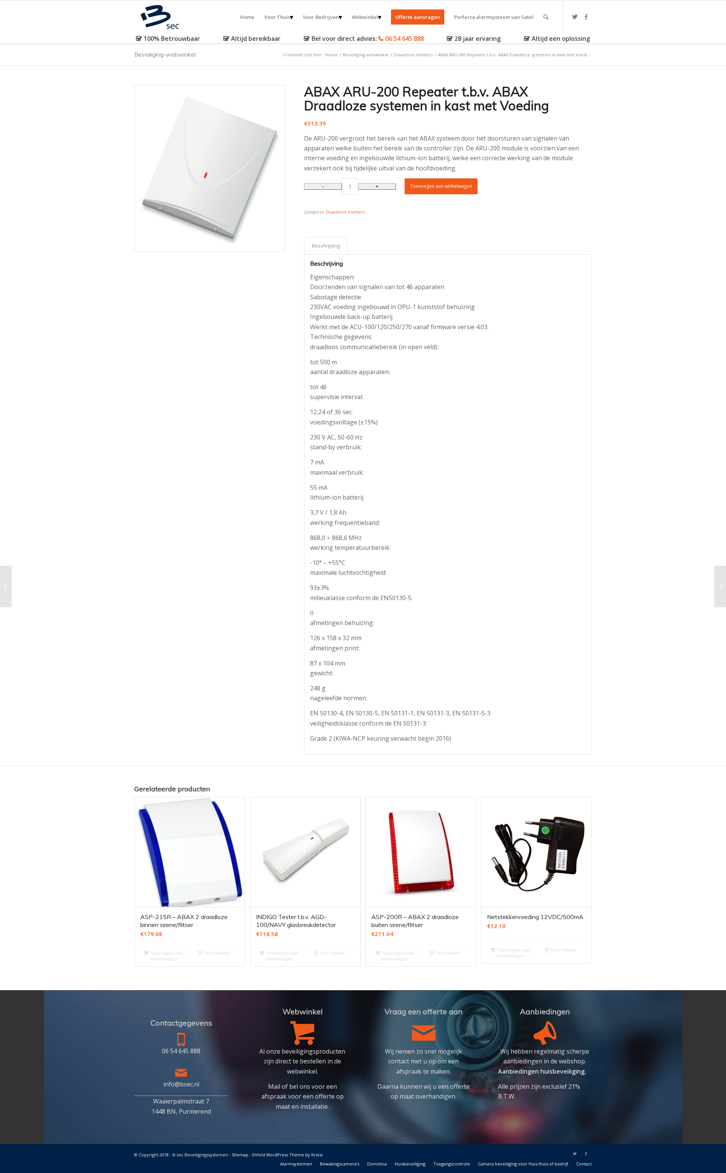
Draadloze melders (345, 212)
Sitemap (240, 1155)
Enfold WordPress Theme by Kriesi (287, 1155)
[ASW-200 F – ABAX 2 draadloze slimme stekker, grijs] (720, 586)
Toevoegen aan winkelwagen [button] (166, 955)
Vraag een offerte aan (423, 1011)
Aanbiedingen (545, 1011)
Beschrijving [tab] (326, 245)
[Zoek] (545, 17)
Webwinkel (302, 1011)
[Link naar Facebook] (586, 16)
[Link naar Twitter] (574, 16)
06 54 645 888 (404, 38)
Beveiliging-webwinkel (164, 54)
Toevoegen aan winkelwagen (441, 186)
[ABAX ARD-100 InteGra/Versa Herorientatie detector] (6, 586)
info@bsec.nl (181, 1084)
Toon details (215, 953)
